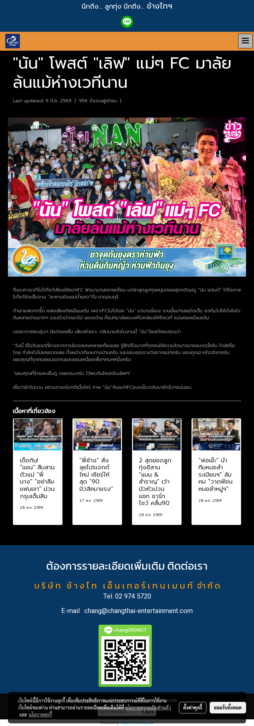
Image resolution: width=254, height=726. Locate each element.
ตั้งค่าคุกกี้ (192, 707)
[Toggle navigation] (245, 41)
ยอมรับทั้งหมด (228, 707)
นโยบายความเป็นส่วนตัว (148, 707)
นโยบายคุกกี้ (40, 714)
